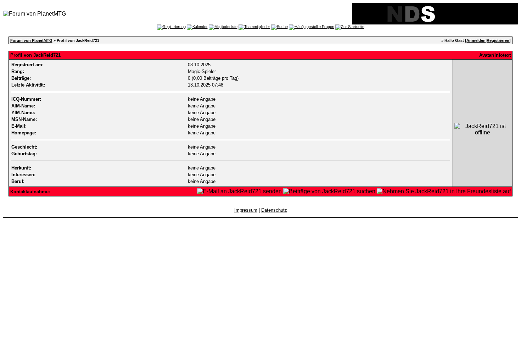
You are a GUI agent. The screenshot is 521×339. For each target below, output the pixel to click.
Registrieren (498, 40)
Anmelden (476, 40)
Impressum (245, 210)
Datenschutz (274, 210)
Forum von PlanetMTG (31, 40)
